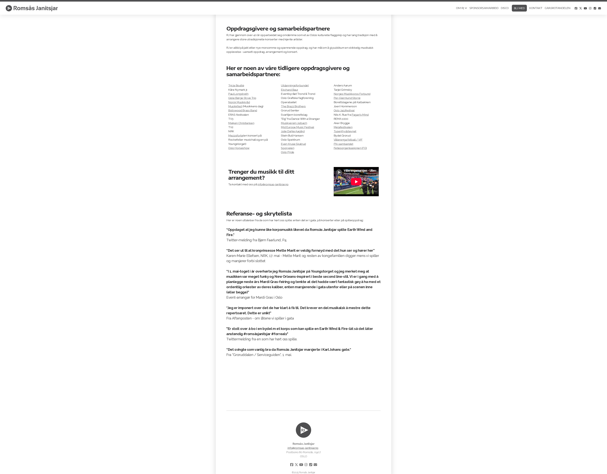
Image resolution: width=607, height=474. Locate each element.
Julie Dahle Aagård (293, 131)
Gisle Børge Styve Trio (242, 98)
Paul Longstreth (238, 93)
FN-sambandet (343, 144)
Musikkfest (235, 106)
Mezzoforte (235, 135)
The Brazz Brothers (293, 106)
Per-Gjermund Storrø (347, 98)
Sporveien (287, 148)
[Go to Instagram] (590, 8)
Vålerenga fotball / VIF (348, 139)
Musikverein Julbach (294, 123)
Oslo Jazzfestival (344, 110)
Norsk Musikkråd (239, 102)
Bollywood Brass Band (242, 110)
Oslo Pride (287, 152)
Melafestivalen (343, 127)
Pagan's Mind (360, 114)
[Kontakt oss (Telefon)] (594, 8)
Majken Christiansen (241, 123)
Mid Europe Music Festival (297, 127)
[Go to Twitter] (580, 8)
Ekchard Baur (289, 89)
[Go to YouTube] (585, 8)
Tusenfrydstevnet (345, 131)
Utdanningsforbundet (295, 85)
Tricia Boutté (236, 85)
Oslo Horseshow (238, 148)
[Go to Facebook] (575, 8)
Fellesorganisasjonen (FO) (350, 148)
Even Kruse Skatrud (293, 144)
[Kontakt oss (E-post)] (599, 8)
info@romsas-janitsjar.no (273, 184)
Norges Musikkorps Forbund (352, 93)
